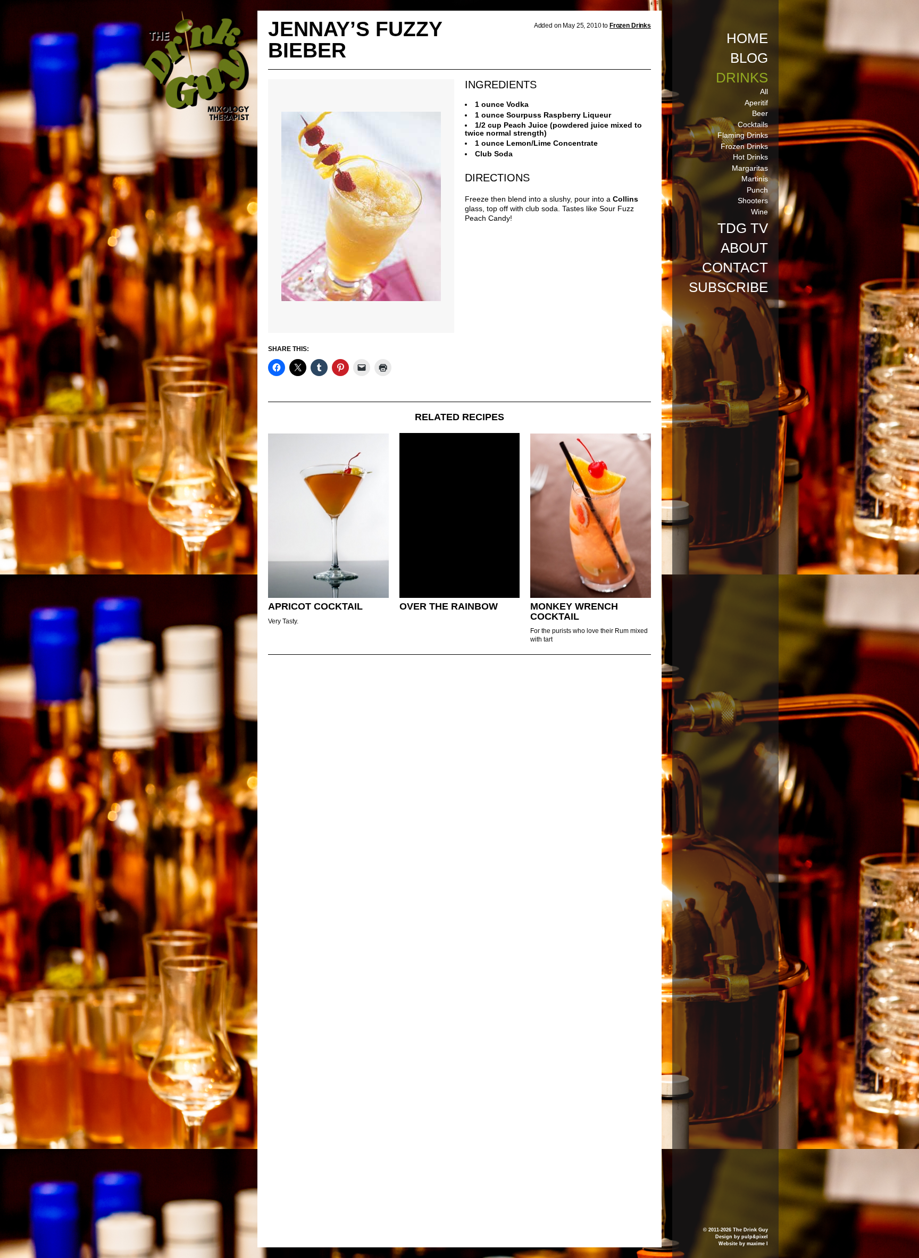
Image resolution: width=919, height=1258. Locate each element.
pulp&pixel (754, 1236)
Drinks (742, 78)
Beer (760, 113)
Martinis (754, 178)
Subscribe (728, 287)
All (764, 91)
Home (747, 38)
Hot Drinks (750, 157)
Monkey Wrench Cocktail (574, 611)
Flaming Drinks (742, 135)
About (744, 248)
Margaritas (750, 168)
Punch (757, 190)
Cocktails (753, 124)
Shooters (753, 200)
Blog (749, 58)
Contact (735, 268)
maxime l (757, 1243)
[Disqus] (459, 808)
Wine (759, 211)
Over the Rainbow (448, 606)
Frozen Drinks (744, 146)
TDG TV (742, 228)
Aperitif (756, 102)
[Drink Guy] (196, 15)
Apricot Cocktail (315, 606)
